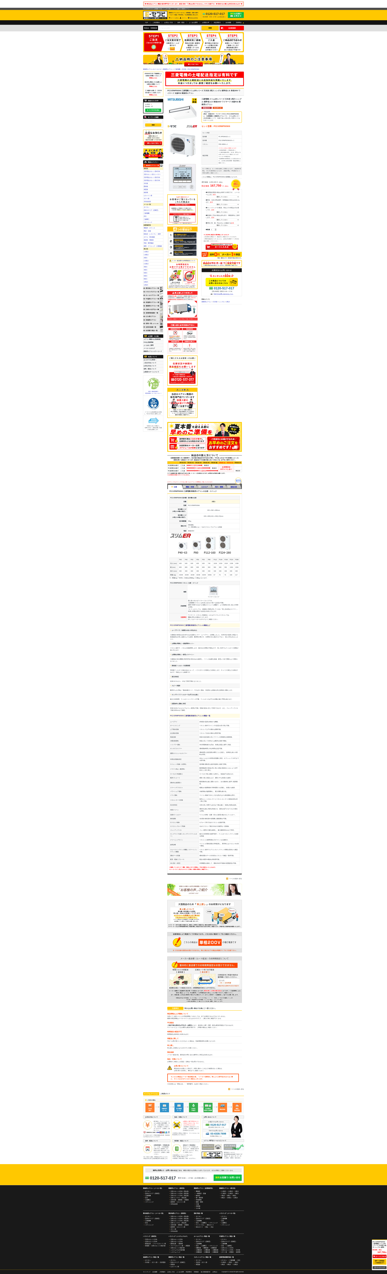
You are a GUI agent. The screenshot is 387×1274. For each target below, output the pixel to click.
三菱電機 (177, 69)
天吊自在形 (147, 201)
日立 (145, 216)
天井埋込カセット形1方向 (152, 180)
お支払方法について (150, 366)
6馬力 (145, 276)
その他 (198, 1208)
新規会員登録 (194, 18)
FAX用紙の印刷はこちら (216, 1136)
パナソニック (148, 222)
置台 (206, 1227)
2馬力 (228, 302)
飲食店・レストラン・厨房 (152, 234)
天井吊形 (173, 1200)
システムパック (175, 1252)
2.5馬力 (146, 264)
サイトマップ (146, 1272)
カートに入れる (380, 1256)
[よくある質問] (153, 158)
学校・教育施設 (149, 243)
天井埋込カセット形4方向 (152, 171)
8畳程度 (205, 1248)
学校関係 (199, 1200)
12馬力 (146, 285)
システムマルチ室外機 (178, 1250)
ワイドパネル (200, 1225)
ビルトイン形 (148, 195)
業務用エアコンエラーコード (153, 351)
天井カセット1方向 (151, 1239)
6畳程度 (198, 1248)
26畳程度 (215, 1252)
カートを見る (175, 18)
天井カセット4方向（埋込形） (180, 1191)
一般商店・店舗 (201, 1193)
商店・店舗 (147, 231)
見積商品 (238, 22)
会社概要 (228, 22)
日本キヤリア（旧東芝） (151, 210)
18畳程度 (215, 1250)
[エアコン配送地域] (234, 1149)
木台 (212, 1227)
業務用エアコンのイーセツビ (152, 69)
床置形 (146, 189)
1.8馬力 (146, 255)
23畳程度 (207, 1252)
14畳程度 (207, 1250)
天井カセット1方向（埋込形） (180, 1195)
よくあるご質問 (148, 345)
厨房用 (146, 192)
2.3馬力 (146, 261)
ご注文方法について (150, 363)
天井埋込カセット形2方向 (152, 177)
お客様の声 (205, 22)
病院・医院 (199, 1202)
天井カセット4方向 (227, 1248)
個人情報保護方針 (205, 1272)
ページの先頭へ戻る (235, 878)
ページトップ (380, 1267)
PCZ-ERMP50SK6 (193, 69)
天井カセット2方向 (151, 1241)
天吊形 (184, 69)
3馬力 (145, 267)
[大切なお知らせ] (153, 146)
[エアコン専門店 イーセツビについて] (213, 1149)
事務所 (198, 1191)
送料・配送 (180, 22)
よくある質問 (193, 22)
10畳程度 (214, 1248)
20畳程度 (199, 1252)
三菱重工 (146, 219)
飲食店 (198, 1195)
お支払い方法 (168, 22)
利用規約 (196, 1272)
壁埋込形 (148, 1243)
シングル (222, 302)
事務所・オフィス (149, 228)
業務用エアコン (168, 69)
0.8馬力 (223, 1262)
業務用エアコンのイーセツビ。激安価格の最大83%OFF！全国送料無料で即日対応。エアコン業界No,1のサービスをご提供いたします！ (155, 15)
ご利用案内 (156, 22)
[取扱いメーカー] (212, 1158)
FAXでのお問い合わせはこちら (223, 294)
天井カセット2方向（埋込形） (180, 1193)
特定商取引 (217, 22)
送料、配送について (150, 369)
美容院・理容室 (149, 240)
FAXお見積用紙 (148, 342)
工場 (197, 1204)
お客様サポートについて (151, 372)
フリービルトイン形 (159, 1243)
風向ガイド (210, 1225)
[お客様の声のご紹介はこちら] (204, 895)
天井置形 (162, 1262)
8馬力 (145, 279)
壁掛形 (146, 186)
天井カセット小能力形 (158, 1246)
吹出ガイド (199, 1227)
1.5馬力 (146, 251)
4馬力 (145, 270)
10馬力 (146, 282)
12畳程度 (199, 1250)
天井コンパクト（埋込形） (179, 1197)
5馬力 (145, 273)
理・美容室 (199, 1197)
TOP (146, 22)
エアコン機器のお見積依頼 (152, 339)
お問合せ (214, 1272)
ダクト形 (146, 198)
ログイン (184, 18)
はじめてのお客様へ (150, 360)
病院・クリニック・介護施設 (153, 246)
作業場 (198, 1206)
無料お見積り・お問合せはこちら (236, 15)
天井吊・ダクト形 (201, 1262)
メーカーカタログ (149, 348)
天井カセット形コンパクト (152, 174)
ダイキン (146, 207)
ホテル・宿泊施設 (149, 237)
